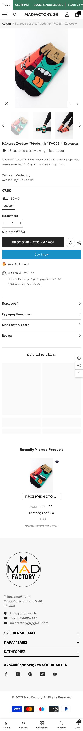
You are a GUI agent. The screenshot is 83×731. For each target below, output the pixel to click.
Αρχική (6, 23)
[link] (21, 425)
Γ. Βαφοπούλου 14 (23, 613)
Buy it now (41, 254)
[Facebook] (6, 674)
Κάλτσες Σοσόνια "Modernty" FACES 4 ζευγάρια (42, 513)
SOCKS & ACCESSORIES (48, 4)
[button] (70, 104)
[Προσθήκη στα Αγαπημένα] (70, 242)
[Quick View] (57, 462)
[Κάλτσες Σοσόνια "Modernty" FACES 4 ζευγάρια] (41, 475)
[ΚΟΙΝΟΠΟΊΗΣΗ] (78, 242)
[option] (41, 68)
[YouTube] (54, 674)
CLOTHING (22, 4)
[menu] (4, 14)
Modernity (22, 175)
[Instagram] (18, 674)
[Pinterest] (30, 674)
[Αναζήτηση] (15, 14)
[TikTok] (42, 674)
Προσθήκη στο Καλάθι (33, 242)
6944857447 (27, 618)
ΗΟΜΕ (6, 4)
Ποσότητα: (10, 216)
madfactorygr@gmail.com (29, 623)
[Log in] (67, 14)
